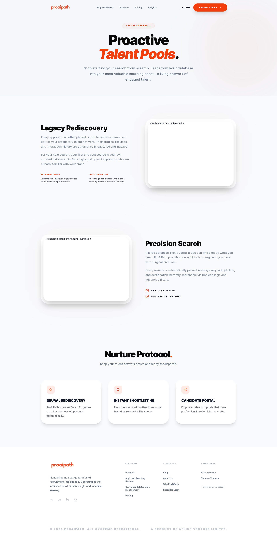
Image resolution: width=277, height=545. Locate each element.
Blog (165, 472)
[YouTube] (51, 500)
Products (124, 7)
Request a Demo (208, 7)
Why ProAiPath (171, 484)
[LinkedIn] (67, 500)
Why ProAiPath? (105, 7)
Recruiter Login (171, 490)
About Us (168, 478)
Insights (152, 7)
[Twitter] (59, 500)
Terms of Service (210, 478)
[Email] (75, 500)
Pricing (138, 7)
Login (186, 7)
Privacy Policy (208, 472)
